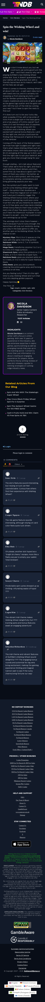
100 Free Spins (22, 778)
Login (7, 447)
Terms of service (22, 955)
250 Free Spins (22, 775)
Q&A (22, 797)
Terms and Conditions (22, 958)
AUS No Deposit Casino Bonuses (22, 714)
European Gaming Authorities (22, 949)
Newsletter (22, 828)
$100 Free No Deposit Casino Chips (22, 766)
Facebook (23, 831)
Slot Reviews (27, 291)
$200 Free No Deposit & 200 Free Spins (22, 763)
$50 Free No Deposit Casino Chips (23, 772)
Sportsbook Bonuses (22, 744)
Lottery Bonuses (22, 741)
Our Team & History (22, 800)
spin (29, 288)
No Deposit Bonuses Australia (22, 726)
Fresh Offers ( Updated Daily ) (22, 750)
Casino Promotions (22, 760)
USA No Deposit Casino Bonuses (22, 711)
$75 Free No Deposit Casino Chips (23, 769)
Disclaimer (22, 968)
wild (33, 288)
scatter (23, 288)
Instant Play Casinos (22, 784)
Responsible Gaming (22, 952)
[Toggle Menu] (3, 4)
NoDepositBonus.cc (12, 855)
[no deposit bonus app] (22, 848)
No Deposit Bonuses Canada (22, 729)
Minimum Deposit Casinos (22, 781)
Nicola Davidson (16, 39)
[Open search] (42, 4)
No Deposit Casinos (22, 732)
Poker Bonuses (22, 747)
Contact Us (22, 806)
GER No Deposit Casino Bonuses (22, 720)
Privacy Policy (22, 962)
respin (17, 288)
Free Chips (26, 12)
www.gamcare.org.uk (22, 812)
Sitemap (22, 815)
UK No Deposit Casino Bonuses (22, 723)
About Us (22, 803)
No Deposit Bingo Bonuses (22, 735)
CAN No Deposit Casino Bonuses (22, 717)
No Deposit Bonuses (22, 738)
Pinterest (22, 837)
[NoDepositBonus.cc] (22, 4)
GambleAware (22, 809)
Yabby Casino (22, 787)
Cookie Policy (22, 965)
